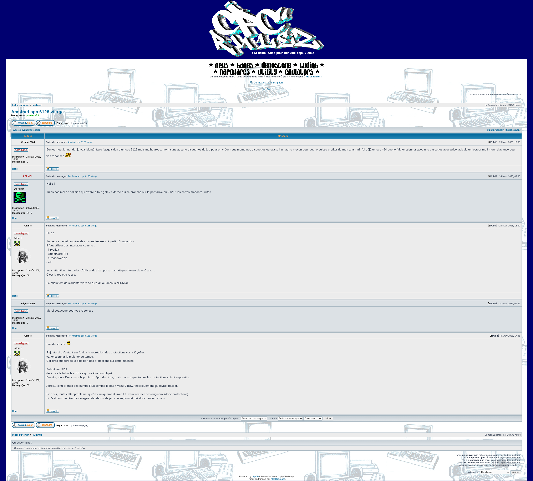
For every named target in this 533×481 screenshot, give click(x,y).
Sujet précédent (495, 130)
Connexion (259, 82)
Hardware (37, 105)
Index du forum (20, 105)
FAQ (267, 88)
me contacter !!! (314, 76)
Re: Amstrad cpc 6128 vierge (82, 176)
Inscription (276, 82)
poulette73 (32, 115)
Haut (14, 169)
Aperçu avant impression (27, 130)
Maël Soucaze (278, 479)
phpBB (255, 476)
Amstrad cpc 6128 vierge (37, 111)
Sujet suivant (513, 130)
